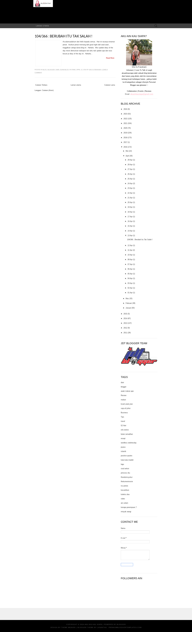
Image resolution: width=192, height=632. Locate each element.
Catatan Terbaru (41, 85)
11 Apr (130, 250)
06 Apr (130, 269)
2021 (125, 123)
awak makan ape (127, 391)
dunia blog (64, 69)
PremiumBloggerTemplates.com (125, 627)
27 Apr (130, 169)
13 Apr (130, 235)
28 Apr (130, 164)
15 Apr (130, 226)
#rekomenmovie (127, 481)
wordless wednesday (128, 443)
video (123, 499)
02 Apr (130, 288)
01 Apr (130, 293)
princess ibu (125, 473)
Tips (122, 417)
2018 (125, 138)
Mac (127, 298)
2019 (125, 133)
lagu (122, 464)
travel (123, 421)
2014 (125, 318)
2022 (125, 119)
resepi (123, 438)
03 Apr (130, 283)
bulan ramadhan (127, 434)
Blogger (121, 624)
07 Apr (130, 264)
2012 (125, 328)
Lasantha (102, 627)
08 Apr (130, 259)
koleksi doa (125, 494)
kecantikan (125, 490)
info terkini (125, 430)
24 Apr (130, 183)
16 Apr (130, 221)
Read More (110, 58)
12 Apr (130, 245)
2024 (125, 109)
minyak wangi (126, 512)
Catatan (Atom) (48, 90)
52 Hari (123, 425)
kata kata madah (127, 460)
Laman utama (42, 26)
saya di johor (125, 408)
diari (57, 69)
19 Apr (130, 207)
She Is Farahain (95, 69)
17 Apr (130, 217)
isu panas (124, 486)
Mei (127, 151)
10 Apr (130, 255)
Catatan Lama (109, 85)
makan (123, 400)
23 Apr (130, 188)
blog (45, 69)
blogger (51, 69)
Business (124, 413)
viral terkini (125, 469)
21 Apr (130, 198)
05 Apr (130, 274)
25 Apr (130, 179)
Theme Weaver (68, 627)
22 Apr (130, 193)
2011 (125, 333)
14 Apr (130, 231)
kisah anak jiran (127, 404)
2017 (125, 142)
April (127, 156)
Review (123, 395)
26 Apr (130, 174)
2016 (125, 147)
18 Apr (130, 212)
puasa (123, 447)
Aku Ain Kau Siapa (93, 624)
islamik (123, 451)
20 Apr (130, 202)
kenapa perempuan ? (129, 507)
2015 (125, 314)
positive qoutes (126, 456)
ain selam (124, 503)
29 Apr (130, 160)
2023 (125, 114)
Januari (128, 308)
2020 (125, 128)
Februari (129, 303)
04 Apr (130, 278)
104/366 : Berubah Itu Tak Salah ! (63, 36)
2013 (125, 323)
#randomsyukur (126, 477)
